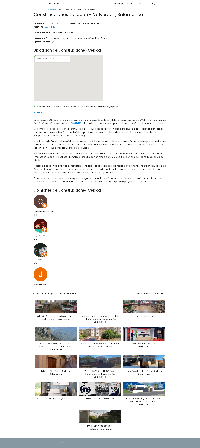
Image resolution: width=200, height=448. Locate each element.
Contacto (142, 3)
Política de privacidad (54, 442)
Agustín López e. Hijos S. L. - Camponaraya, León (55, 293)
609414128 (50, 26)
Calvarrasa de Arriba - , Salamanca (149, 293)
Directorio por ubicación (123, 3)
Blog (153, 3)
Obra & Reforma (54, 3)
